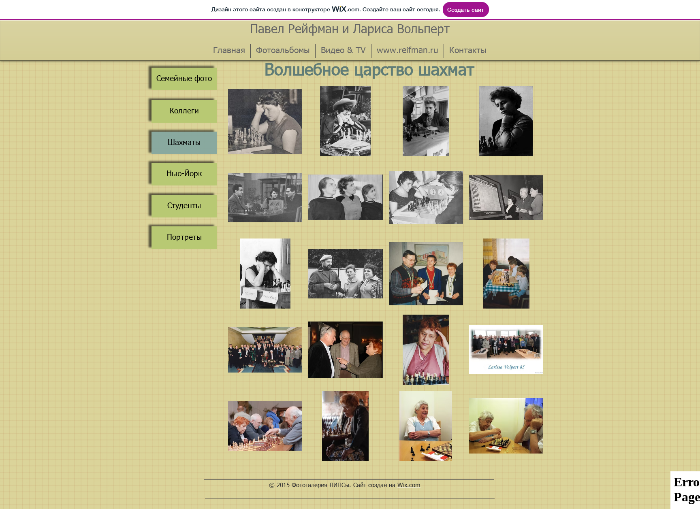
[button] (265, 121)
